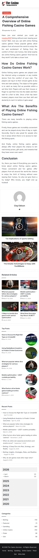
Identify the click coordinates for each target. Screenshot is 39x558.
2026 (6, 469)
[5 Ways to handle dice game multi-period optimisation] (10, 306)
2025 (6, 481)
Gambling (6, 13)
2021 (6, 499)
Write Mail (21, 554)
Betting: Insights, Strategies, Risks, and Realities (20, 452)
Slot (4, 536)
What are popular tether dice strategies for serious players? (9, 294)
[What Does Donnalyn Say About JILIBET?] (28, 306)
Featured (6, 523)
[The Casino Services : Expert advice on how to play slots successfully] (10, 4)
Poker (5, 533)
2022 (6, 494)
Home (4, 551)
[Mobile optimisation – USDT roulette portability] (28, 285)
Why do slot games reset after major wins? (18, 458)
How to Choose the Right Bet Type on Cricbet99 (20, 413)
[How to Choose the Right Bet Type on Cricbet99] (31, 340)
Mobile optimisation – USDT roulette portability (28, 294)
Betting (5, 520)
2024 (6, 485)
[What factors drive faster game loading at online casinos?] (31, 393)
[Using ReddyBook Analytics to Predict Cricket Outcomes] (31, 353)
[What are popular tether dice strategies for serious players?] (10, 285)
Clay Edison (19, 206)
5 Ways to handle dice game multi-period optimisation (10, 315)
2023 (6, 490)
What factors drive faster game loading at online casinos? (11, 390)
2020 (6, 503)
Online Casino (8, 530)
